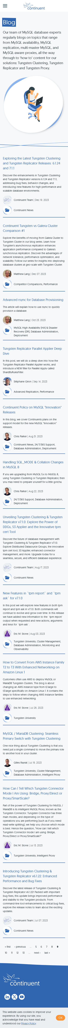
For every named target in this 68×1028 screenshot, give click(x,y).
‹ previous (20, 946)
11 (12, 952)
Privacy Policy (28, 1023)
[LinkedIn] (7, 997)
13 (23, 952)
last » (47, 952)
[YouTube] (22, 997)
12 (17, 952)
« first (8, 946)
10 (6, 952)
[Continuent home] (34, 5)
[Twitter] (14, 997)
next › (37, 952)
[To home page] (21, 979)
